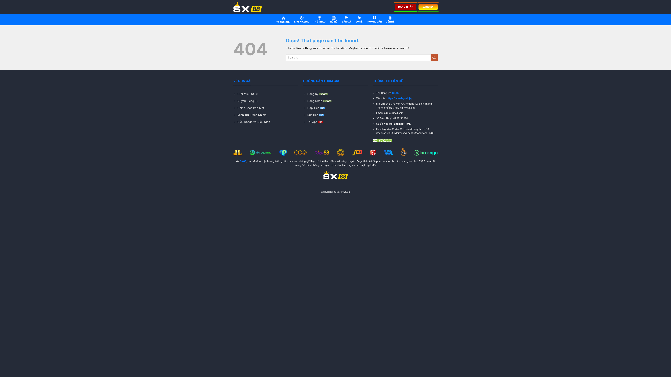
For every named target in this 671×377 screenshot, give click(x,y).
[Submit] (434, 57)
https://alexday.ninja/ (399, 98)
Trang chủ (283, 22)
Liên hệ (390, 21)
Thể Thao (319, 21)
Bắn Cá (346, 21)
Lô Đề (359, 21)
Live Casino (301, 21)
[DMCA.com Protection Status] (382, 140)
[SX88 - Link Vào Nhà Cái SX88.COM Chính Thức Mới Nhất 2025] (248, 7)
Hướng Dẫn (374, 21)
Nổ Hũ (333, 21)
